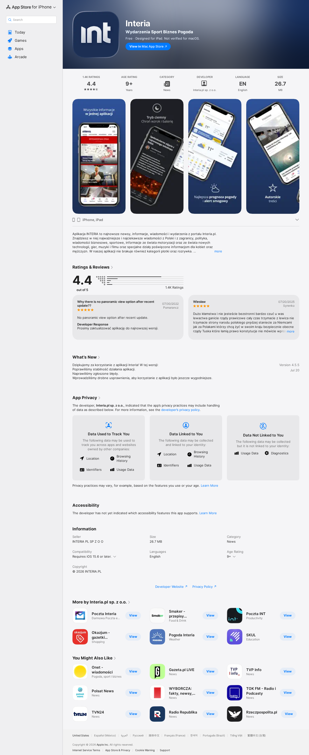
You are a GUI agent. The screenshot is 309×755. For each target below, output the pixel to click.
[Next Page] (304, 156)
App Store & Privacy (117, 750)
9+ (229, 556)
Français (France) (174, 735)
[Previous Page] (67, 156)
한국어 (194, 735)
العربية (124, 735)
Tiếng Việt (236, 735)
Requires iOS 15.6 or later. (92, 556)
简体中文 (154, 735)
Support (165, 750)
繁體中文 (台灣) (256, 735)
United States (80, 735)
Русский (138, 735)
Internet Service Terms (86, 750)
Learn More (209, 485)
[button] (31, 32)
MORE (291, 331)
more (218, 251)
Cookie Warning (145, 750)
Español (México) (105, 735)
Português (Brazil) (214, 735)
